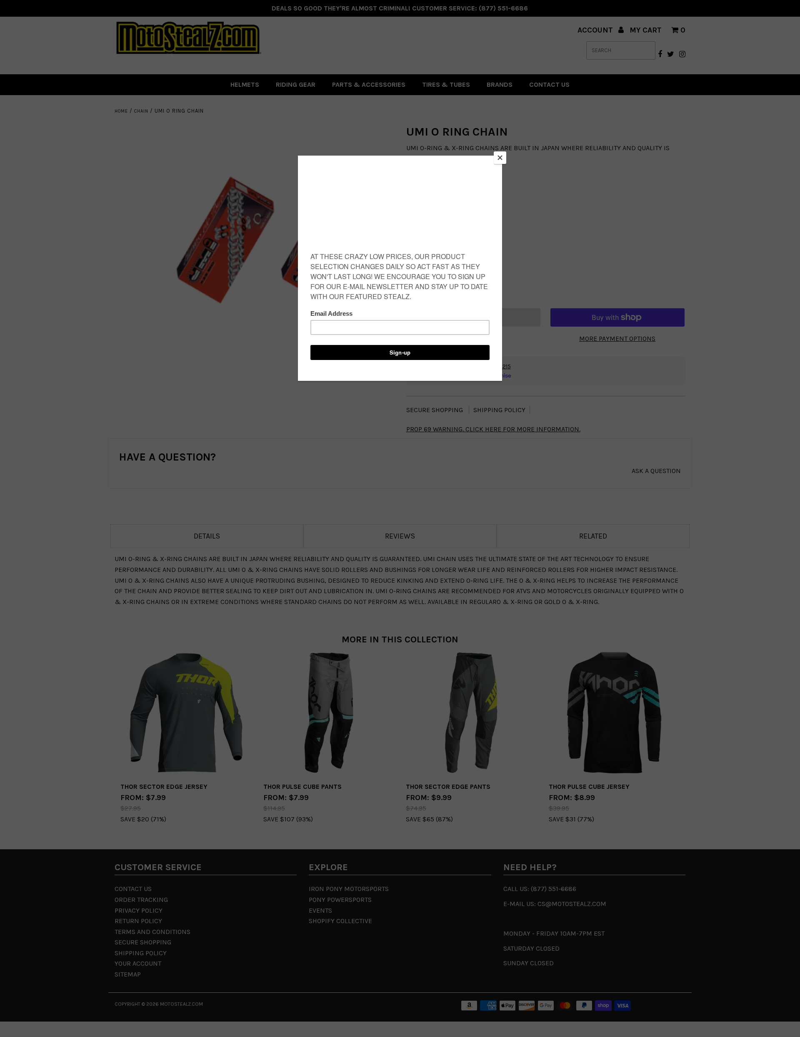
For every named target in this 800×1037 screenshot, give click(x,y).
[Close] (500, 157)
